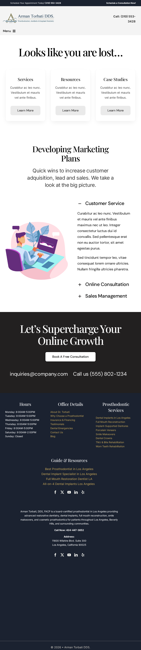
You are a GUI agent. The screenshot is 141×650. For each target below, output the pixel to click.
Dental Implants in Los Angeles (113, 417)
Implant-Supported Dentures (112, 425)
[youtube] (69, 492)
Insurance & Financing (62, 419)
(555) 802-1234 (108, 374)
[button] (104, 204)
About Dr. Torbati (60, 411)
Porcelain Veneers (106, 430)
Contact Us (56, 432)
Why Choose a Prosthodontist (67, 415)
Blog (52, 436)
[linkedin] (76, 492)
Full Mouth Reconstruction (110, 421)
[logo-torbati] (29, 14)
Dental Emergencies (61, 428)
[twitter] (62, 492)
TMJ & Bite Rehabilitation (110, 442)
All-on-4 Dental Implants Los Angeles (69, 484)
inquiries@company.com (39, 374)
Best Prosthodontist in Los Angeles (69, 469)
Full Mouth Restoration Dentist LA (69, 479)
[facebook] (55, 492)
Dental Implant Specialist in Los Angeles (69, 474)
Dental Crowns (104, 438)
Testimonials (57, 424)
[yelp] (83, 492)
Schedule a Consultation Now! (121, 3)
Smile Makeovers (105, 434)
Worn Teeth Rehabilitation (110, 446)
